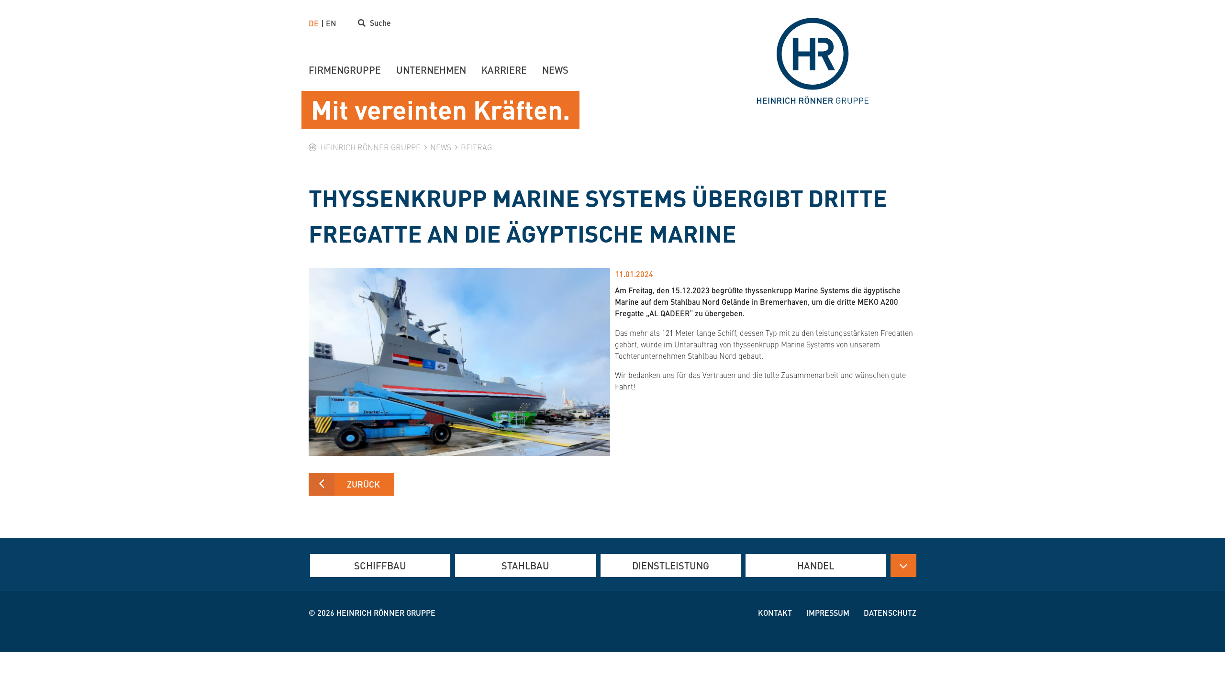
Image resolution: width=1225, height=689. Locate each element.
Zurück (363, 484)
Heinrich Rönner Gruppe (385, 612)
